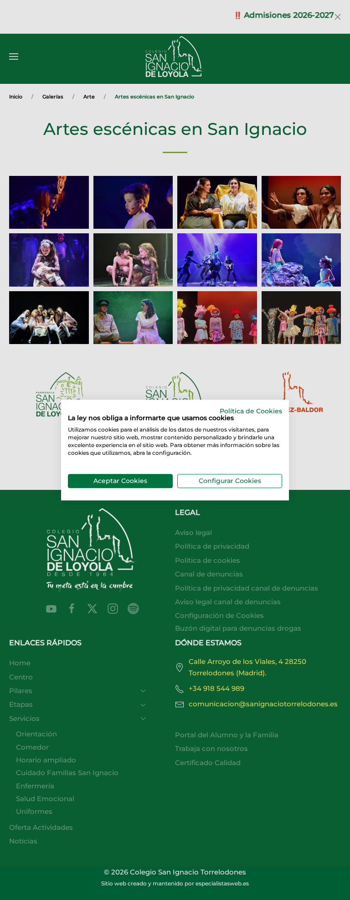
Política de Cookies (251, 411)
